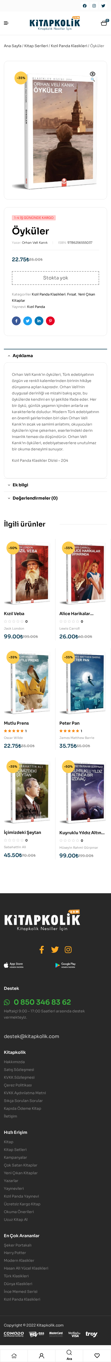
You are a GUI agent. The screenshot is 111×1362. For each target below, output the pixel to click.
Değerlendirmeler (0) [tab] (35, 498)
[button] (93, 77)
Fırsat (71, 294)
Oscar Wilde (13, 738)
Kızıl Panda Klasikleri (69, 46)
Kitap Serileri (36, 46)
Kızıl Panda (36, 307)
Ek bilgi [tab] (20, 485)
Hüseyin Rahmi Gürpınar (78, 847)
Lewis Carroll (69, 628)
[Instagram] (94, 6)
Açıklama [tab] (23, 355)
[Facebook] (85, 6)
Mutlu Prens (16, 723)
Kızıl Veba (14, 613)
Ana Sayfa (12, 46)
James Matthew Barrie (76, 738)
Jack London (14, 628)
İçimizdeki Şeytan (22, 832)
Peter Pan (69, 723)
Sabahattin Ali (15, 847)
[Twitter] (103, 6)
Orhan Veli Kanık (35, 242)
